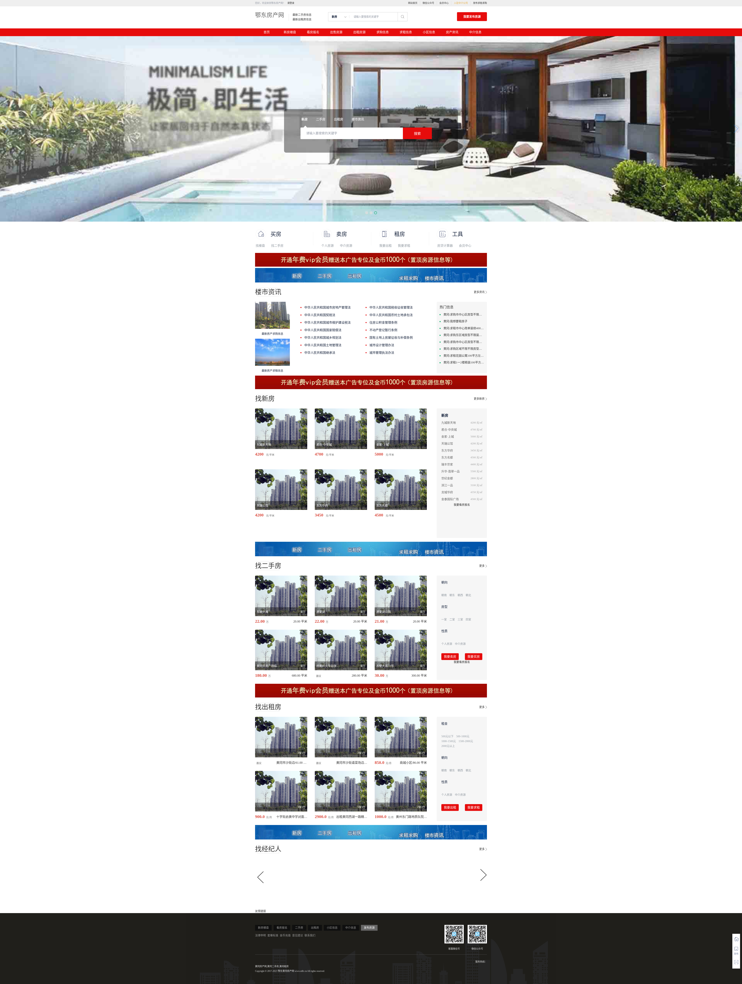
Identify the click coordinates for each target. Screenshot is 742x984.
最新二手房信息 (302, 15)
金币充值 (285, 935)
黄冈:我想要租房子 (455, 321)
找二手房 (277, 245)
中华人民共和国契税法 (319, 315)
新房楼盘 (290, 32)
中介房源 (346, 245)
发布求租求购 (480, 3)
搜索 (417, 134)
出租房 (315, 927)
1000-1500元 (448, 741)
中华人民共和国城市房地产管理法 (327, 307)
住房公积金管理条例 (383, 322)
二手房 (299, 927)
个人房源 (327, 245)
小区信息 (429, 32)
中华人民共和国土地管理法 (322, 345)
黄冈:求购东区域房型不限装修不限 (463, 335)
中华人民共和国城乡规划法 (322, 337)
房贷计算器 (445, 245)
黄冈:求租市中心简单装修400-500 (463, 328)
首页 (267, 32)
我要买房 (473, 656)
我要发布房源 (472, 16)
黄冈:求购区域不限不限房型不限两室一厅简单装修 (463, 348)
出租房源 (359, 32)
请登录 (290, 3)
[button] (366, 212)
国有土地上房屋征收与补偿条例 (391, 337)
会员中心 (444, 3)
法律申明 (260, 935)
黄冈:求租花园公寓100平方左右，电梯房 (463, 355)
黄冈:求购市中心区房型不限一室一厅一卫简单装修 (463, 314)
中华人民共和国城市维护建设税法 (327, 322)
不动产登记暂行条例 (383, 330)
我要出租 (385, 245)
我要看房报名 (462, 504)
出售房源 (336, 32)
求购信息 (382, 32)
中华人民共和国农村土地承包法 (391, 315)
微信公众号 (428, 3)
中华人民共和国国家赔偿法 (322, 330)
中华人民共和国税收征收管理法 (391, 307)
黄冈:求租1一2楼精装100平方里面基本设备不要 (463, 362)
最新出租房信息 (302, 19)
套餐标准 (272, 935)
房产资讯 (452, 32)
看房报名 (313, 32)
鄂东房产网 (269, 15)
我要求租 (404, 245)
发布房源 (369, 927)
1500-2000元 (466, 741)
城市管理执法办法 (381, 352)
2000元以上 (448, 746)
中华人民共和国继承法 (319, 352)
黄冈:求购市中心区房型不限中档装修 (463, 342)
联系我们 (310, 935)
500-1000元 (462, 736)
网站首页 (412, 3)
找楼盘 (260, 245)
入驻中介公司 (461, 3)
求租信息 (406, 32)
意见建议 (297, 935)
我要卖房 (450, 656)
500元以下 (447, 736)
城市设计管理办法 (381, 345)
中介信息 (475, 32)
